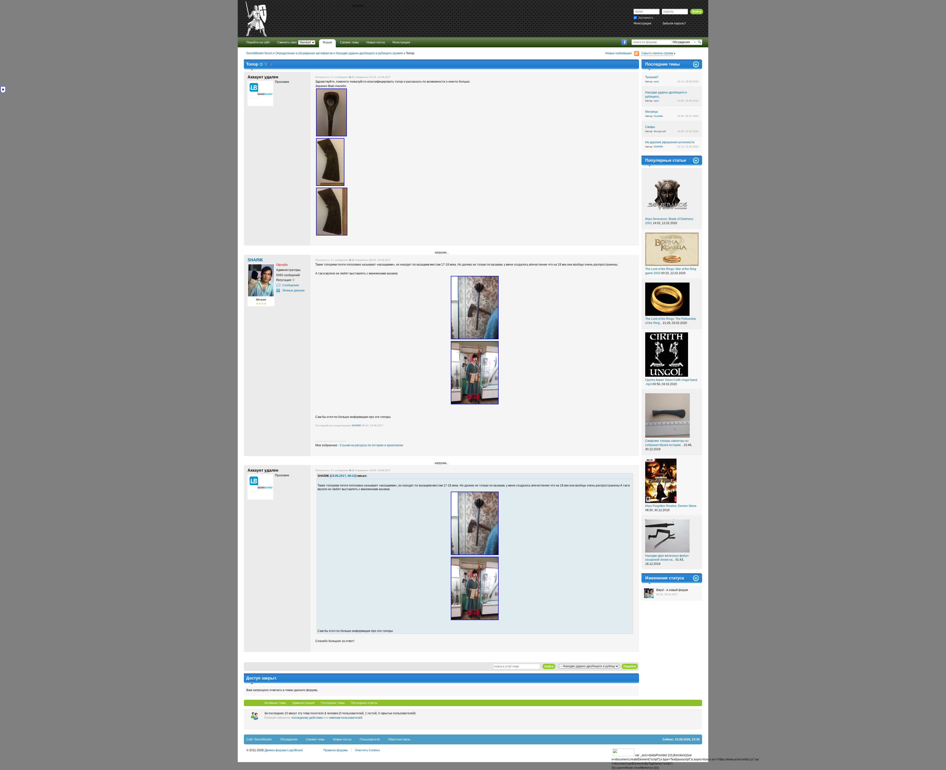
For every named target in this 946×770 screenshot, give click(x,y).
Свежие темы (315, 739)
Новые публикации (618, 53)
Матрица (651, 111)
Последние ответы (364, 703)
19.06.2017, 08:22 (343, 476)
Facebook (624, 42)
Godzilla (658, 116)
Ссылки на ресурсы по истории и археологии (371, 445)
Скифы (650, 127)
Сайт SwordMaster (259, 739)
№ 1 (351, 77)
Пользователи (370, 739)
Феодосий (660, 131)
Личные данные (293, 290)
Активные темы (275, 703)
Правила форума (335, 750)
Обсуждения (289, 739)
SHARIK (356, 425)
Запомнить (645, 17)
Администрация (303, 703)
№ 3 (351, 470)
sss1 (656, 81)
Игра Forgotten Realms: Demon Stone (670, 506)
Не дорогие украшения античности (669, 142)
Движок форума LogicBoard (284, 750)
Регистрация (642, 23)
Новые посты (342, 739)
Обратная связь (399, 739)
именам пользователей (345, 717)
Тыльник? (652, 77)
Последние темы (333, 703)
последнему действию (307, 717)
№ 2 (351, 260)
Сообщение (290, 285)
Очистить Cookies (367, 750)
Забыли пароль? (674, 23)
